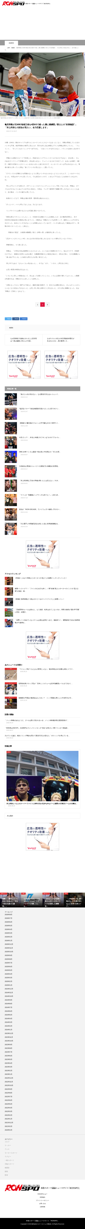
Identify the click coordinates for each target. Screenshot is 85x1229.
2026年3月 (8, 933)
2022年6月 (8, 1100)
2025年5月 (8, 970)
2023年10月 (9, 1041)
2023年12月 (9, 1033)
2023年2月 (8, 1070)
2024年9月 (8, 1000)
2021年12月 (9, 1122)
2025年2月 (8, 981)
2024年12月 (9, 989)
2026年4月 (8, 929)
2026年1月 (8, 940)
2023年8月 (8, 1048)
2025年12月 (9, 944)
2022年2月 (8, 1115)
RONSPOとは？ (42, 1194)
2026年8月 (8, 914)
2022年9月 (8, 1089)
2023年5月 (8, 1059)
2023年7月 (8, 1052)
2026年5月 (8, 925)
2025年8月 (8, 959)
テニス (7, 1149)
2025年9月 (8, 955)
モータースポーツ (11, 1153)
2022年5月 (8, 1104)
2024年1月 (8, 1029)
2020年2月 (8, 1130)
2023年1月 (8, 1074)
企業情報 (42, 1207)
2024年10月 (9, 996)
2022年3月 (8, 1111)
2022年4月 (8, 1108)
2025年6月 (8, 966)
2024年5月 (8, 1015)
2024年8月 (8, 1003)
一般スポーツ (9, 1160)
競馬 (6, 1171)
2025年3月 (8, 977)
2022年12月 (9, 1078)
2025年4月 (8, 974)
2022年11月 (9, 1082)
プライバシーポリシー (42, 1200)
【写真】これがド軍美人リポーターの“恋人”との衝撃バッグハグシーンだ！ (41, 578)
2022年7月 (8, 1096)
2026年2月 (8, 937)
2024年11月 (9, 992)
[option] (10, 900)
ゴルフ (7, 1142)
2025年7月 (8, 963)
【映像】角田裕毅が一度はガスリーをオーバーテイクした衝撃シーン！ (39, 599)
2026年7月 (8, 918)
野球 (6, 1175)
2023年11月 (9, 1037)
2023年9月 (8, 1044)
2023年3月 (8, 1067)
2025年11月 (9, 948)
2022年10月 (9, 1085)
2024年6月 (8, 1011)
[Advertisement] (42, 23)
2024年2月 (8, 1026)
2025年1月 (8, 985)
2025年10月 (9, 951)
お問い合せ (42, 1203)
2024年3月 (8, 1022)
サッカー (8, 1145)
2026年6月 (8, 922)
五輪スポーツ (9, 1164)
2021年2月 (8, 1126)
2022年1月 (8, 1119)
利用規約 (42, 1197)
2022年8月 (8, 1093)
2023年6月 (8, 1056)
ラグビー (8, 1156)
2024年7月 (8, 1007)
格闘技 (11, 43)
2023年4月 (8, 1063)
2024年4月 (8, 1018)
